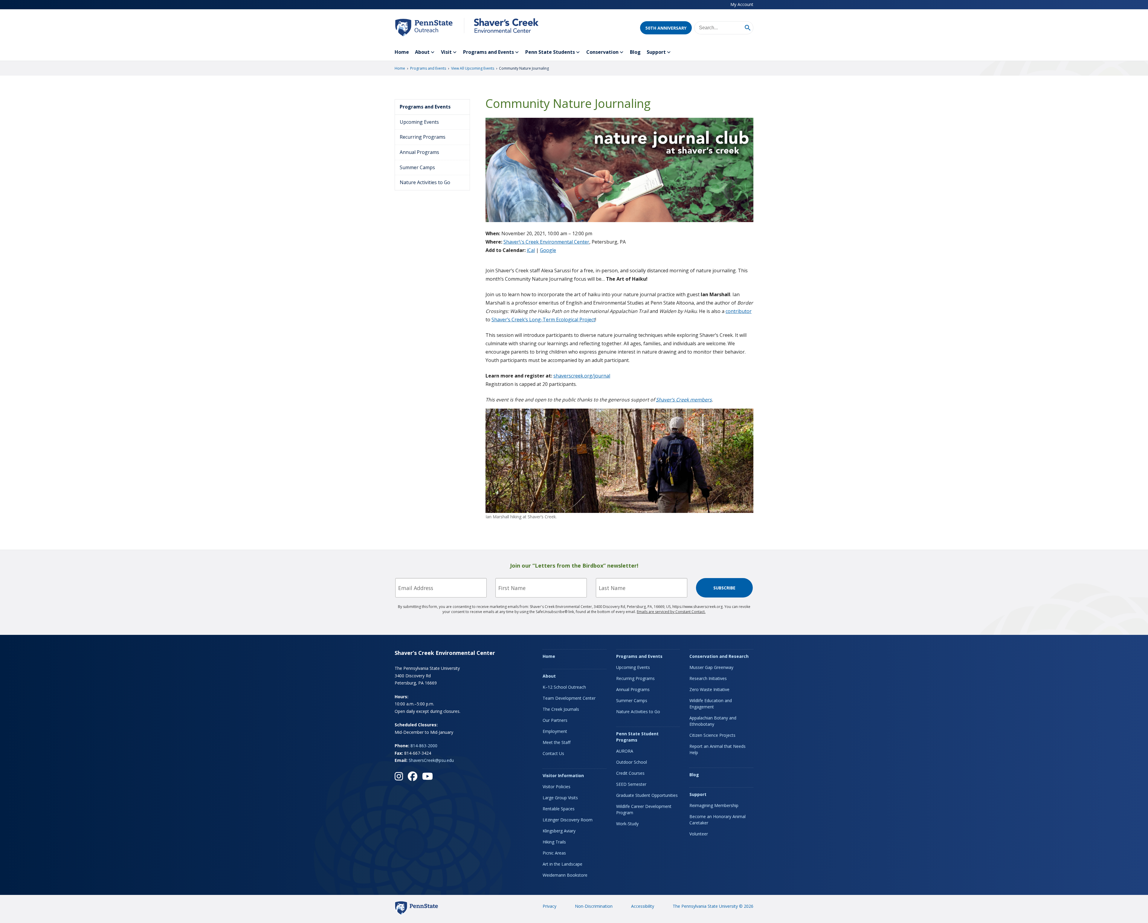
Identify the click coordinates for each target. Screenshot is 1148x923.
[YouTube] (427, 776)
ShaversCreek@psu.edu (431, 760)
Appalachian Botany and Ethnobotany (712, 721)
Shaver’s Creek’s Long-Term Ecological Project (543, 319)
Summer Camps (417, 167)
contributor (739, 311)
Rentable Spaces (559, 809)
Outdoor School (631, 762)
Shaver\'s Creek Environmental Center (546, 242)
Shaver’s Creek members (684, 399)
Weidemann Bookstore (565, 875)
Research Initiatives (708, 678)
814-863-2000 (423, 745)
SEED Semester (631, 784)
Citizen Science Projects (712, 735)
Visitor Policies (556, 786)
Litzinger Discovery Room (568, 820)
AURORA (624, 751)
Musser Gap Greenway (711, 667)
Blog (635, 52)
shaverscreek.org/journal (581, 375)
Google (548, 250)
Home (402, 52)
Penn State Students (550, 52)
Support (656, 52)
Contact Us (553, 753)
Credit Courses (630, 773)
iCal (531, 250)
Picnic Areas (554, 853)
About (422, 52)
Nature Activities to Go (425, 182)
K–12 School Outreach (564, 687)
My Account (741, 4)
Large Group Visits (560, 797)
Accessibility (642, 906)
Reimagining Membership (713, 805)
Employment (555, 731)
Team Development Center (569, 698)
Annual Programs (419, 152)
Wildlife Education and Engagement (710, 704)
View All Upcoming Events (472, 68)
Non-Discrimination (594, 906)
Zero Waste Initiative (709, 689)
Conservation (602, 52)
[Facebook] (412, 776)
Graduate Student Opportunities (647, 795)
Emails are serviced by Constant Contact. (671, 611)
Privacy (549, 906)
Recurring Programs (422, 137)
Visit (446, 52)
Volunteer (698, 834)
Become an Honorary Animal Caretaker (717, 820)
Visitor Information (563, 775)
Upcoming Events (419, 122)
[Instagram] (399, 776)
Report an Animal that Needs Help (717, 749)
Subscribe (724, 588)
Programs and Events (488, 52)
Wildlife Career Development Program (643, 809)
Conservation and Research (719, 656)
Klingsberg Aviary (559, 831)
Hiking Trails (554, 842)
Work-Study (627, 823)
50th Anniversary (665, 28)
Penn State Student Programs (637, 737)
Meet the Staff (556, 742)
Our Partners (555, 720)
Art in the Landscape (562, 864)
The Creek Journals (561, 709)
